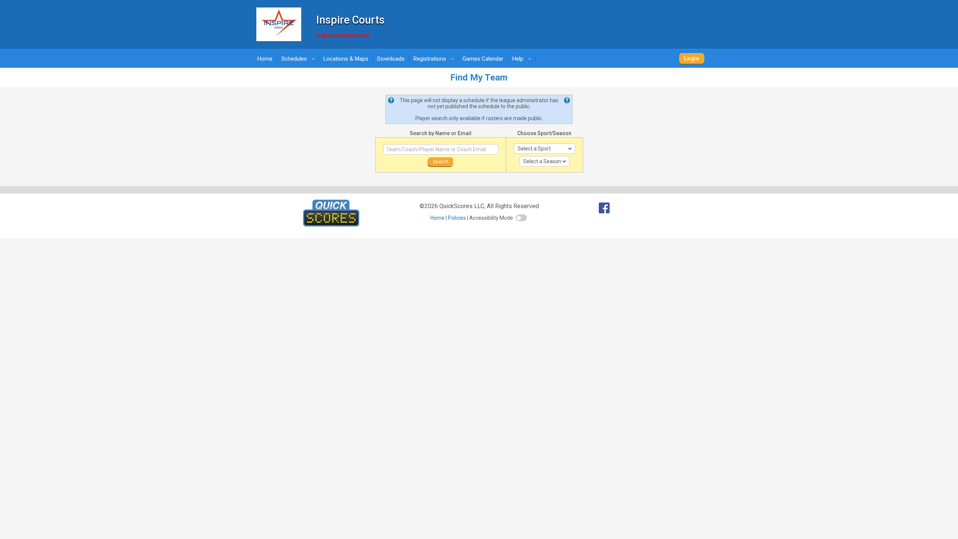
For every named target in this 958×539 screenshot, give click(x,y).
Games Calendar (483, 58)
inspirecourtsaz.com (342, 35)
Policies (457, 218)
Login (691, 58)
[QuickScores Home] (331, 224)
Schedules (299, 58)
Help (522, 58)
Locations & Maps (345, 58)
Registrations (435, 58)
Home (264, 58)
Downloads (391, 58)
